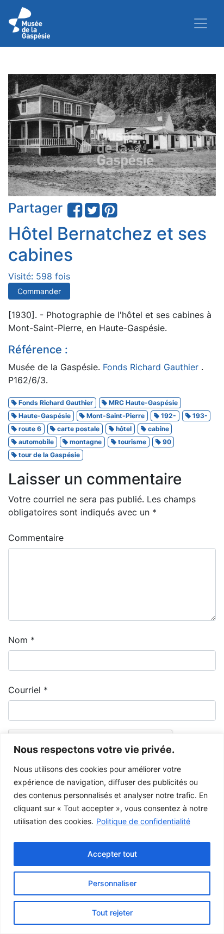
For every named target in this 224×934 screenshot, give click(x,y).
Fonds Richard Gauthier (152, 367)
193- (199, 416)
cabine (157, 429)
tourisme (131, 442)
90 (166, 442)
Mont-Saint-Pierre (115, 416)
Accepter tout (112, 853)
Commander (39, 291)
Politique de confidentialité (143, 821)
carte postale (77, 429)
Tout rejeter (112, 912)
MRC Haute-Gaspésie (142, 402)
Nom (21, 639)
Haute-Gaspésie (44, 416)
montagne (85, 442)
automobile (35, 442)
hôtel (123, 429)
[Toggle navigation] (200, 23)
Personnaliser (112, 883)
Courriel (28, 689)
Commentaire (36, 537)
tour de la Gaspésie (48, 455)
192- (167, 416)
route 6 (29, 429)
